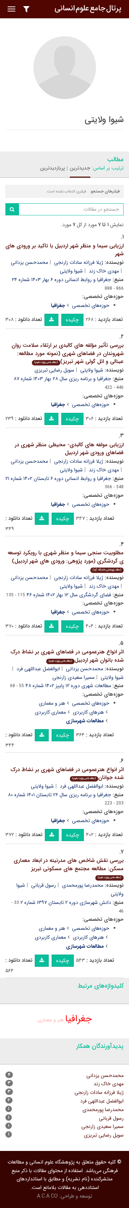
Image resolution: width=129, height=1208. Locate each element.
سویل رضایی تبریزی (54, 370)
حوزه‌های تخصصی (90, 305)
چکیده (72, 320)
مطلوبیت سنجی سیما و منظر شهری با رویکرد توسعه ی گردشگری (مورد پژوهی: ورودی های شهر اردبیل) (66, 560)
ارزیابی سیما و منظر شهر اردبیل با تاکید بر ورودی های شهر (64, 250)
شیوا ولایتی (71, 271)
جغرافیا (78, 1019)
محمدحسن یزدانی (29, 262)
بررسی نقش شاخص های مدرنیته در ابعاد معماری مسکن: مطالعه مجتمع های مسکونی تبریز (69, 868)
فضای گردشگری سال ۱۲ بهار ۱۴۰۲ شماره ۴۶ (69, 595)
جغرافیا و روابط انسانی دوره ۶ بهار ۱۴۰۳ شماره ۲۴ (61, 280)
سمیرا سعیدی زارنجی (73, 677)
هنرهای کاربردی (88, 712)
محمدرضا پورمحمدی (82, 885)
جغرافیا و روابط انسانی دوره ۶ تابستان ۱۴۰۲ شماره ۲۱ (58, 478)
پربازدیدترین (52, 168)
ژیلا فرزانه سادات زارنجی (78, 262)
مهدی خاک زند (104, 271)
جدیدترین (80, 168)
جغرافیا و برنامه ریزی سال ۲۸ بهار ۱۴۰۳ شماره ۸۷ (62, 379)
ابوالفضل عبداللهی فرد (38, 669)
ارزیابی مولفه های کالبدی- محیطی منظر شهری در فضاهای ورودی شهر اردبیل (69, 448)
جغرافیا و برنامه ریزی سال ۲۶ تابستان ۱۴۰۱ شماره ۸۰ (59, 795)
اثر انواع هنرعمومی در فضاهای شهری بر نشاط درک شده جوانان (67, 773)
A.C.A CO (47, 1196)
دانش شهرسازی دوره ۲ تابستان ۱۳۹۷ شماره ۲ (65, 902)
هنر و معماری (52, 703)
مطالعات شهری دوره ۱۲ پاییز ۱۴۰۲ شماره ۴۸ (68, 686)
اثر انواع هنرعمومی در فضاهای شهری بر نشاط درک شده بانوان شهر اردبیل (67, 656)
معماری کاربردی (50, 712)
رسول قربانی (43, 885)
